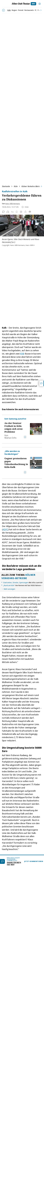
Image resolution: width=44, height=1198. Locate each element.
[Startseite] (21, 3)
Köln (16, 186)
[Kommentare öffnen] (41, 383)
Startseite (6, 186)
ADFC (5, 529)
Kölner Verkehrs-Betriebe (32, 186)
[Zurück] (3, 10)
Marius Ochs (10, 437)
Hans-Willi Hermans (12, 203)
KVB (22, 353)
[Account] (39, 3)
